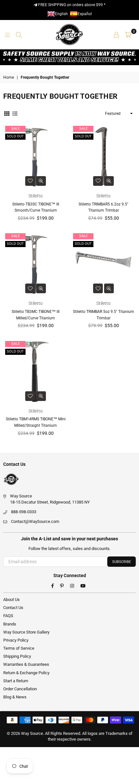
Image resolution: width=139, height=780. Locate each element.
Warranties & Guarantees (26, 664)
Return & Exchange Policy (26, 672)
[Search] (19, 34)
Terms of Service (18, 648)
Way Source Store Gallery (26, 632)
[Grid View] (6, 113)
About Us (11, 599)
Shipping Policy (17, 656)
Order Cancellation (20, 688)
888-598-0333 (23, 511)
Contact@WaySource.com (35, 521)
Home (8, 77)
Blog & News (15, 697)
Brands (9, 624)
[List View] (14, 113)
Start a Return (15, 680)
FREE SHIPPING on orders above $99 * (71, 5)
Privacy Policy (15, 640)
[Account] (116, 34)
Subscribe (121, 562)
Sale (15, 128)
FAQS (8, 615)
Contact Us (13, 607)
